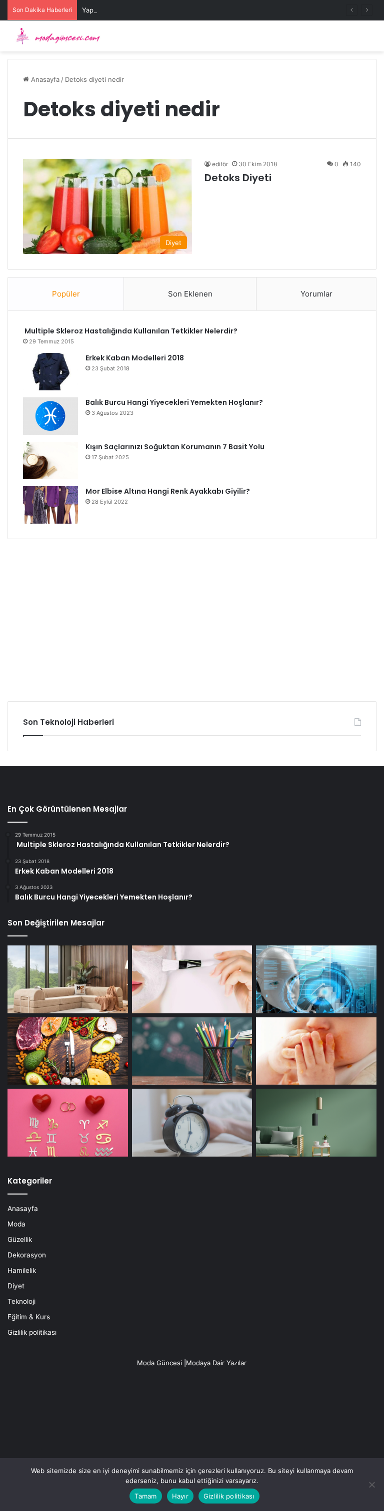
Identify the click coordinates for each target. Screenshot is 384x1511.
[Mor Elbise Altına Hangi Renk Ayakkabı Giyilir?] (50, 505)
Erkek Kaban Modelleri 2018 (135, 358)
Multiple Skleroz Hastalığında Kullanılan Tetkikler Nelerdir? (130, 331)
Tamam (145, 1496)
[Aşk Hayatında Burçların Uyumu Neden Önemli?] (68, 1123)
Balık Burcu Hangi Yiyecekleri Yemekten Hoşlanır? (174, 402)
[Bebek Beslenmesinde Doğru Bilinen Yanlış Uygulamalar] (316, 1051)
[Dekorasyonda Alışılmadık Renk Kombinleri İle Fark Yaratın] (316, 1123)
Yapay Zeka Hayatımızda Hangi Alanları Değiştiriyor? (162, 10)
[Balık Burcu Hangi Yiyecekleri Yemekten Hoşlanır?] (50, 416)
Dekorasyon (27, 1255)
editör (220, 164)
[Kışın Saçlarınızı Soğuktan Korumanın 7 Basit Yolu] (50, 460)
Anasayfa (44, 79)
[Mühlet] (55, 35)
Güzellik (20, 1239)
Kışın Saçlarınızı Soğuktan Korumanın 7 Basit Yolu (175, 447)
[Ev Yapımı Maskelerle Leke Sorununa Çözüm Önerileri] (192, 979)
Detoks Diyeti (238, 178)
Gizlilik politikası (32, 1332)
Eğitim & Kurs (29, 1317)
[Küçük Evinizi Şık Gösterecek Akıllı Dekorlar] (68, 979)
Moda (17, 1224)
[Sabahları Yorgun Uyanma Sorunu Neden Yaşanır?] (192, 1123)
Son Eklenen (190, 294)
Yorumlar (316, 294)
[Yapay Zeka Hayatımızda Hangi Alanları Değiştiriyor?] (316, 979)
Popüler (66, 294)
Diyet (16, 1286)
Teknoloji (22, 1301)
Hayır (180, 1496)
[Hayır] (371, 1485)
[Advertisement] (192, 616)
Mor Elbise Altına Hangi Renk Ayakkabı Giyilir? (168, 491)
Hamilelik (22, 1270)
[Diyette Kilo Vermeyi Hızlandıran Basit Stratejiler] (68, 1051)
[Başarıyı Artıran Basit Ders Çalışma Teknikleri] (192, 1051)
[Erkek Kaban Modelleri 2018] (50, 371)
